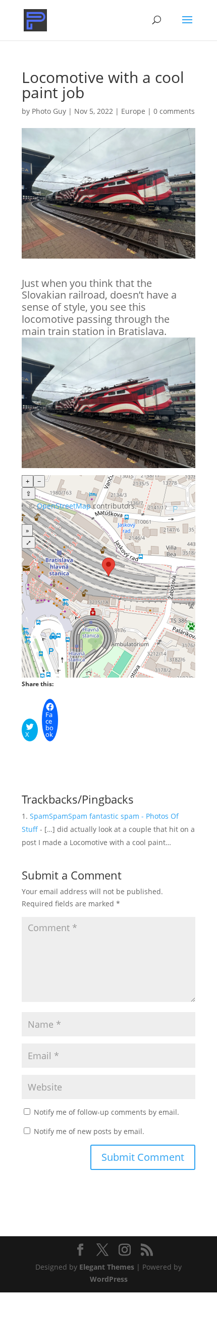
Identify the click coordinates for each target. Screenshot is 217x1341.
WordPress (109, 1279)
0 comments (174, 111)
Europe (133, 111)
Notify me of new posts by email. (89, 1131)
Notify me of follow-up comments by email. (106, 1112)
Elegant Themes (106, 1267)
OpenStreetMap (64, 506)
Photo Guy (49, 111)
